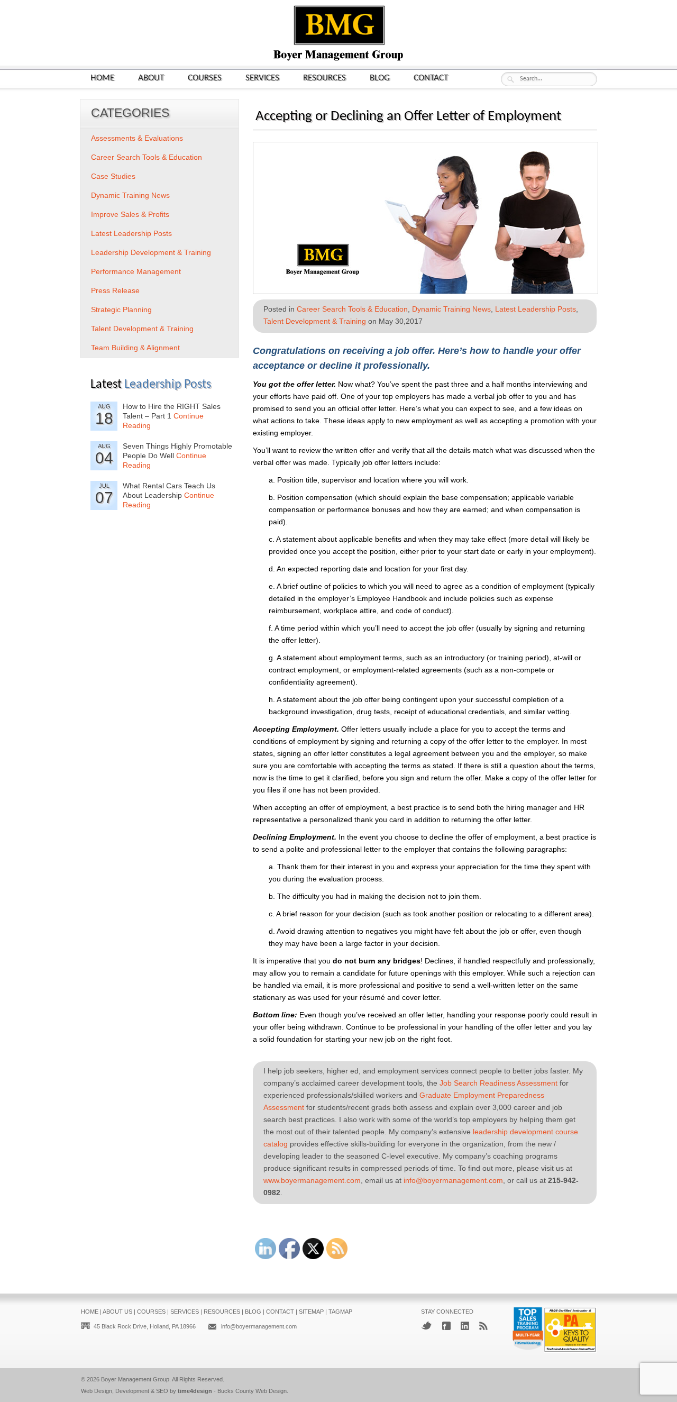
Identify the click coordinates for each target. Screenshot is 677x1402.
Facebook (446, 1326)
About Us (117, 1311)
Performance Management (136, 271)
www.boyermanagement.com (312, 1180)
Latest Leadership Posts (535, 309)
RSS (483, 1326)
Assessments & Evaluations (137, 138)
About (151, 78)
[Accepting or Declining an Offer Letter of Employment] (425, 290)
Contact (431, 78)
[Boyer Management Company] (338, 59)
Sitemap (311, 1311)
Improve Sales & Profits (130, 214)
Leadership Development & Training (151, 252)
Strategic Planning (121, 309)
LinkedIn (465, 1326)
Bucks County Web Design (252, 1391)
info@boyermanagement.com (453, 1180)
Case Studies (113, 176)
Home (102, 78)
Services (262, 78)
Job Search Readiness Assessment (498, 1083)
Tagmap (340, 1311)
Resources (324, 78)
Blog (380, 78)
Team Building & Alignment (135, 347)
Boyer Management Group (135, 1379)
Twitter (426, 1326)
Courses (205, 78)
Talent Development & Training (314, 321)
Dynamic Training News (451, 309)
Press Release (115, 290)
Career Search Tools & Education (352, 309)
